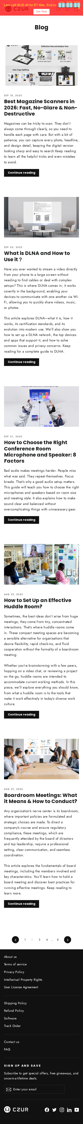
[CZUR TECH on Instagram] (62, 1109)
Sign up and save (22, 1066)
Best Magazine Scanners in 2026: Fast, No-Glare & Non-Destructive (40, 107)
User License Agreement (21, 987)
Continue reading (21, 173)
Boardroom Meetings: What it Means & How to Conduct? (40, 798)
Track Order (12, 1025)
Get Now (41, 11)
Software (10, 1018)
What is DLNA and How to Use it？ (37, 256)
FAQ (7, 1049)
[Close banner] (79, 8)
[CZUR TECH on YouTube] (77, 1109)
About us (10, 956)
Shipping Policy (15, 1003)
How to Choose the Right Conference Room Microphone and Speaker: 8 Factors (40, 451)
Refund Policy (14, 1010)
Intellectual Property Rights (23, 979)
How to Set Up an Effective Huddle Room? (37, 603)
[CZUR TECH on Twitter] (54, 1109)
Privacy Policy (14, 972)
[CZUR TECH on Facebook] (47, 1109)
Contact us (11, 1042)
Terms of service (15, 964)
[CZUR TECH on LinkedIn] (69, 1109)
